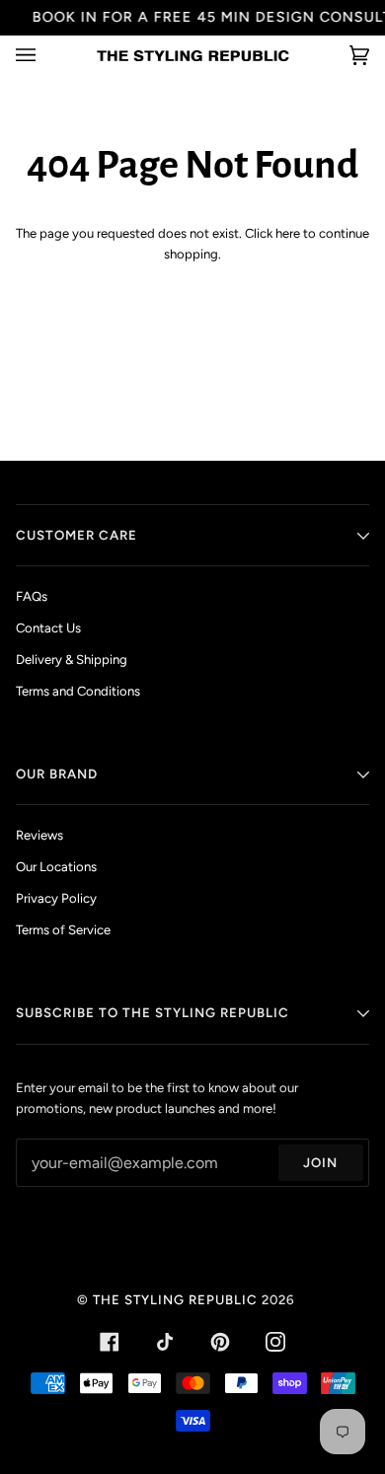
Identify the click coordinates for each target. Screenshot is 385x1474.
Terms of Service (63, 929)
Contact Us (48, 628)
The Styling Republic (175, 1299)
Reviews (39, 835)
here (287, 233)
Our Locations (56, 866)
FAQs (31, 596)
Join (320, 1162)
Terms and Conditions (78, 691)
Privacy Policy (56, 898)
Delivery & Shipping (71, 659)
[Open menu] (45, 56)
